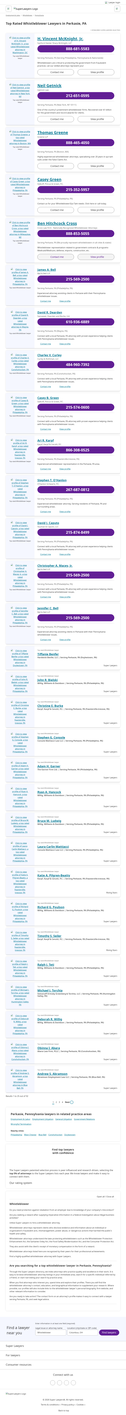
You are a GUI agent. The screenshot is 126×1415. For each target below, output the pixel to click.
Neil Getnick (49, 85)
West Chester (30, 1134)
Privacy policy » (68, 1404)
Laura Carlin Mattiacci (53, 847)
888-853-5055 (77, 233)
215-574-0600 (77, 407)
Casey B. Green (48, 398)
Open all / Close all (105, 1196)
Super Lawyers (15, 1346)
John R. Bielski (47, 680)
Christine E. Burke (50, 706)
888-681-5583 (77, 48)
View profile (97, 72)
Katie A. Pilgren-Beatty (53, 875)
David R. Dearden (49, 312)
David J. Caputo (48, 523)
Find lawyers (109, 1332)
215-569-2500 (77, 279)
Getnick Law (43, 90)
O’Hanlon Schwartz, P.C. (48, 484)
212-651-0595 (77, 95)
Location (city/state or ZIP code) (82, 1328)
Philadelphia (16, 1134)
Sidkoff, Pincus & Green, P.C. (50, 184)
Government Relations (84, 1119)
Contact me (57, 72)
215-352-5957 (77, 189)
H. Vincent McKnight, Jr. (60, 38)
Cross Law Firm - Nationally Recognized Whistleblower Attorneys (67, 228)
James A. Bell (46, 270)
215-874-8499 (77, 532)
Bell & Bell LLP (43, 273)
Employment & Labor (13, 15)
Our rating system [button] (20, 1182)
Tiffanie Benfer (48, 654)
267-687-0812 (77, 489)
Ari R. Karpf (45, 440)
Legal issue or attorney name (48, 1328)
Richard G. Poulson (50, 907)
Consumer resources (18, 1364)
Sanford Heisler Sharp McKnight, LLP (54, 43)
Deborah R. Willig (49, 1019)
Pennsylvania (39, 15)
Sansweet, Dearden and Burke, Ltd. (53, 316)
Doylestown (69, 1134)
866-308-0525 (77, 449)
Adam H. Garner (48, 766)
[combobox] (50, 1332)
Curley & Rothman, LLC (48, 359)
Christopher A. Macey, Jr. (55, 566)
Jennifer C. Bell (47, 608)
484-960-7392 (77, 364)
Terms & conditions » (50, 1404)
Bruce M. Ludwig (49, 821)
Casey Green (49, 179)
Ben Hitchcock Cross (57, 223)
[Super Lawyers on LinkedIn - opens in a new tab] (73, 1382)
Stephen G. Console (51, 737)
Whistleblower (27, 15)
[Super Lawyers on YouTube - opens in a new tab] (66, 1382)
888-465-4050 (77, 142)
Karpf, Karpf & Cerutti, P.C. (49, 444)
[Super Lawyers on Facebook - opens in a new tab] (52, 1382)
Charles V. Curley (49, 355)
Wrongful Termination (21, 1124)
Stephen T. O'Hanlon (52, 480)
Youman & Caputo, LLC (47, 527)
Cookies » (80, 1404)
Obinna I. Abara (48, 1048)
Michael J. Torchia (50, 990)
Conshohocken (55, 1134)
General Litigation (63, 1119)
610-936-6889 (77, 321)
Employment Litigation (42, 1119)
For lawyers (13, 1355)
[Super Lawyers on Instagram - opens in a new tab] (59, 1382)
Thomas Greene (52, 132)
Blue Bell (42, 1134)
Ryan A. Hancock (49, 792)
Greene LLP (42, 137)
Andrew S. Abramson (52, 1074)
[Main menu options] (9, 9)
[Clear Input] (63, 1332)
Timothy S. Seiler (49, 936)
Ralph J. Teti (45, 965)
